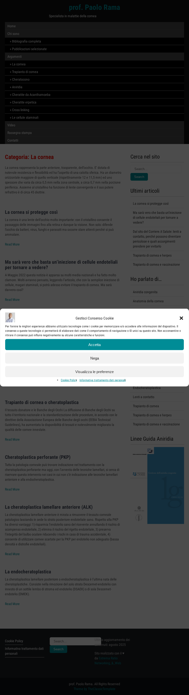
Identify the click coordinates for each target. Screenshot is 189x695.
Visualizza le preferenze (94, 371)
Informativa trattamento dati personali (102, 380)
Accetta (94, 344)
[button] (181, 318)
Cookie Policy (69, 380)
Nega (94, 358)
